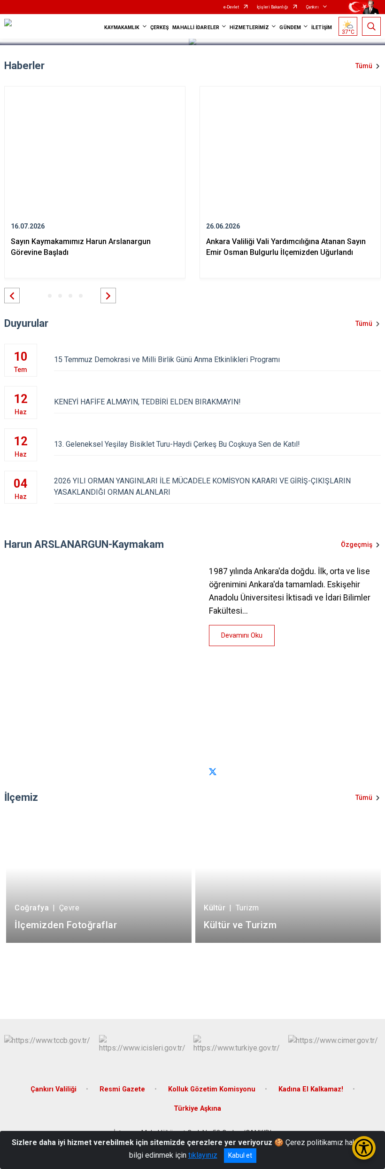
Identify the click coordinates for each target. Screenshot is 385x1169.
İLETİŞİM (321, 27)
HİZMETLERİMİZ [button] (249, 27)
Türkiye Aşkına (197, 1109)
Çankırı (312, 7)
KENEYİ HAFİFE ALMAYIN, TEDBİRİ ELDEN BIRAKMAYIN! (147, 401)
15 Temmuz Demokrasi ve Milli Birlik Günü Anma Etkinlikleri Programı (167, 359)
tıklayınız (202, 1155)
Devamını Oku (241, 635)
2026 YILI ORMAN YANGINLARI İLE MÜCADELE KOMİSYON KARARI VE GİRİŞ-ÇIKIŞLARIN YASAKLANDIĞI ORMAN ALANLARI (202, 486)
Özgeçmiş (356, 544)
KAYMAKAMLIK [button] (122, 27)
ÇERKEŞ (159, 27)
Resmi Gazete (122, 1089)
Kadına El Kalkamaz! (310, 1089)
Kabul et (240, 1155)
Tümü (363, 66)
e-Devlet (231, 7)
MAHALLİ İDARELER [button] (195, 27)
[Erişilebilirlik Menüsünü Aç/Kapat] (364, 1148)
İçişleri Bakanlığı (272, 7)
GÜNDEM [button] (290, 27)
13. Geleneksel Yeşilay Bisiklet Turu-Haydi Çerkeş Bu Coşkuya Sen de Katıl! (177, 444)
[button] (12, 295)
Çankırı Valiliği (54, 1089)
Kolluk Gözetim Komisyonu (211, 1089)
